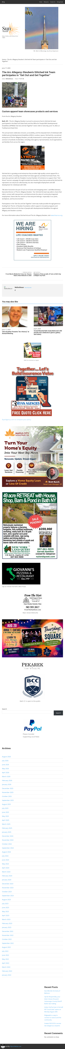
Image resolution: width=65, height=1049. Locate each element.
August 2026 (6, 757)
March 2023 (6, 919)
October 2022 (7, 939)
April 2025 (5, 820)
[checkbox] (3, 1046)
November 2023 (7, 888)
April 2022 (5, 963)
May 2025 (5, 816)
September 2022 (8, 943)
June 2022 (5, 955)
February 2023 (7, 923)
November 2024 (7, 840)
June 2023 (5, 907)
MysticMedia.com (15, 1046)
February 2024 (7, 876)
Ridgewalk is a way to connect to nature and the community (52, 1017)
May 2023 (5, 911)
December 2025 (7, 788)
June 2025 (5, 812)
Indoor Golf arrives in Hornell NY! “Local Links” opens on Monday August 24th (53, 1009)
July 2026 (5, 761)
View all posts (28, 287)
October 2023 (7, 892)
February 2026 (7, 780)
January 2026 (6, 784)
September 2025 (8, 800)
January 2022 (6, 975)
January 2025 (6, 832)
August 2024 (6, 852)
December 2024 (7, 836)
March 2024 (6, 872)
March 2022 (6, 967)
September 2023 (8, 896)
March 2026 (6, 776)
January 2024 (6, 880)
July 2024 (5, 856)
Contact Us (52, 2)
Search (4, 709)
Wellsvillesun (9, 78)
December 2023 (7, 884)
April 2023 (5, 915)
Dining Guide (60, 2)
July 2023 (5, 904)
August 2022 (6, 947)
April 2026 (5, 772)
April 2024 (5, 868)
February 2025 (7, 828)
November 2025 (7, 792)
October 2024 (7, 844)
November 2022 (7, 935)
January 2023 (6, 927)
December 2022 (7, 931)
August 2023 (6, 900)
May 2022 (5, 959)
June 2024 (5, 860)
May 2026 (5, 769)
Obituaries (46, 2)
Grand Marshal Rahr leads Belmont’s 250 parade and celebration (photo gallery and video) (48, 332)
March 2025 (6, 824)
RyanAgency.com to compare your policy (16, 420)
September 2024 (8, 848)
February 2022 (7, 971)
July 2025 (5, 808)
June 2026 (5, 765)
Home (40, 2)
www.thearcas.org (56, 215)
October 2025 (7, 796)
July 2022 (5, 951)
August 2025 (6, 804)
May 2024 (5, 864)
